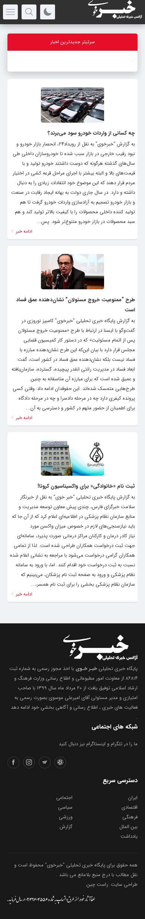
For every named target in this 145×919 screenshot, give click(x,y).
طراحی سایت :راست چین (112, 884)
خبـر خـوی (86, 669)
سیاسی (65, 807)
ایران (133, 798)
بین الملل (128, 827)
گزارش (65, 827)
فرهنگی (130, 817)
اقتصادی (130, 807)
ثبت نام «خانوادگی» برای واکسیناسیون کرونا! (86, 486)
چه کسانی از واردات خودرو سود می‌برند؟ (91, 133)
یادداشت (129, 836)
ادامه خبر (23, 231)
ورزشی (65, 817)
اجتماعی (64, 798)
